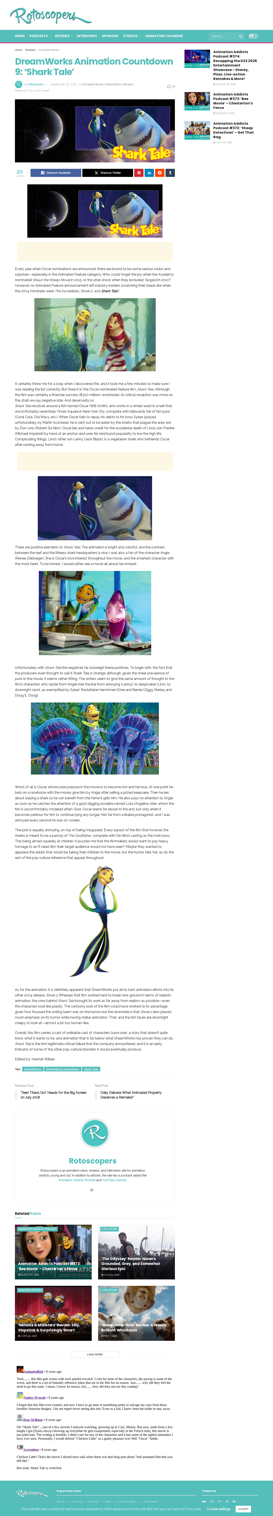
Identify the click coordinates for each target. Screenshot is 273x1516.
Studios (130, 36)
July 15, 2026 (111, 1274)
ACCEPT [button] (243, 1509)
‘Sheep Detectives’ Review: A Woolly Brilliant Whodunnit (133, 1327)
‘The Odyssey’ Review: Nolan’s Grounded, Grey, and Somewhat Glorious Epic (130, 1264)
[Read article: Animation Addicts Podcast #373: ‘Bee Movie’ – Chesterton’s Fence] (53, 1252)
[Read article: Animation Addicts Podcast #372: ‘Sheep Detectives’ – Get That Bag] (197, 130)
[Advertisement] (180, 14)
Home (18, 49)
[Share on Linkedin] (149, 173)
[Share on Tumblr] (170, 173)
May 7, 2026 (110, 1336)
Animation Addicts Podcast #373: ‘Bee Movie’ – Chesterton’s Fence (49, 1266)
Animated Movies (49, 49)
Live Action (109, 1229)
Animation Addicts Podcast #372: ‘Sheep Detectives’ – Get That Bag (233, 130)
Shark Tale (91, 1069)
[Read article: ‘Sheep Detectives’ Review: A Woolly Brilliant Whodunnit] (136, 1313)
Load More (95, 1354)
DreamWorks (113, 84)
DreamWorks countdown (62, 1069)
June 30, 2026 (28, 1336)
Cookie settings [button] (218, 1509)
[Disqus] (95, 1417)
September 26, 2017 (64, 84)
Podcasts (38, 36)
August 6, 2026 (29, 1274)
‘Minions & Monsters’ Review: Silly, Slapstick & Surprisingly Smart (49, 1327)
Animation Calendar (164, 36)
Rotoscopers (36, 84)
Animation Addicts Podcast (77, 1180)
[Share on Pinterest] (139, 173)
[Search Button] (241, 36)
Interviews (87, 36)
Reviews (62, 36)
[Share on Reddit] (159, 173)
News (20, 36)
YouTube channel (114, 1180)
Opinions (110, 36)
